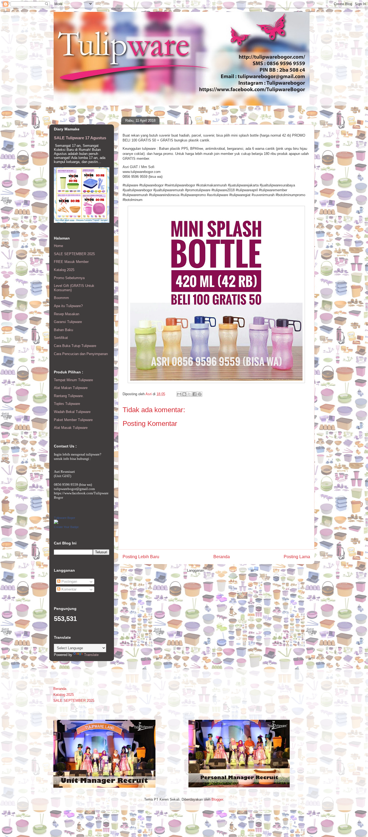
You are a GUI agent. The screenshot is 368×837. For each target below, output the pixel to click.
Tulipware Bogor (64, 517)
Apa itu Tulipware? (68, 306)
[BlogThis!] (184, 394)
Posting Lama (297, 556)
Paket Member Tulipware (73, 420)
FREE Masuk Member (71, 262)
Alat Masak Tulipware (71, 428)
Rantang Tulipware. (69, 396)
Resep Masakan (66, 314)
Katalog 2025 (64, 270)
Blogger (217, 799)
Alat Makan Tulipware (71, 388)
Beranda (221, 556)
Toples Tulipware (67, 404)
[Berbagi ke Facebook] (194, 394)
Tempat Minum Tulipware (73, 380)
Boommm (61, 298)
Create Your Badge (66, 527)
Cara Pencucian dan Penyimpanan (81, 354)
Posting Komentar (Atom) (226, 570)
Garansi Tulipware (68, 322)
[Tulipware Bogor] (56, 523)
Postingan (68, 581)
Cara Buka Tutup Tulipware (75, 346)
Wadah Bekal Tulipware (72, 412)
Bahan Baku (63, 330)
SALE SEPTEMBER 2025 (74, 254)
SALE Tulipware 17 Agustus (80, 138)
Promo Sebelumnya (69, 278)
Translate (91, 655)
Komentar (68, 589)
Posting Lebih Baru (141, 556)
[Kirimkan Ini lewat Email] (179, 394)
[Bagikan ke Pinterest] (199, 394)
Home (58, 246)
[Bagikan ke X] (189, 394)
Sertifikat (61, 338)
